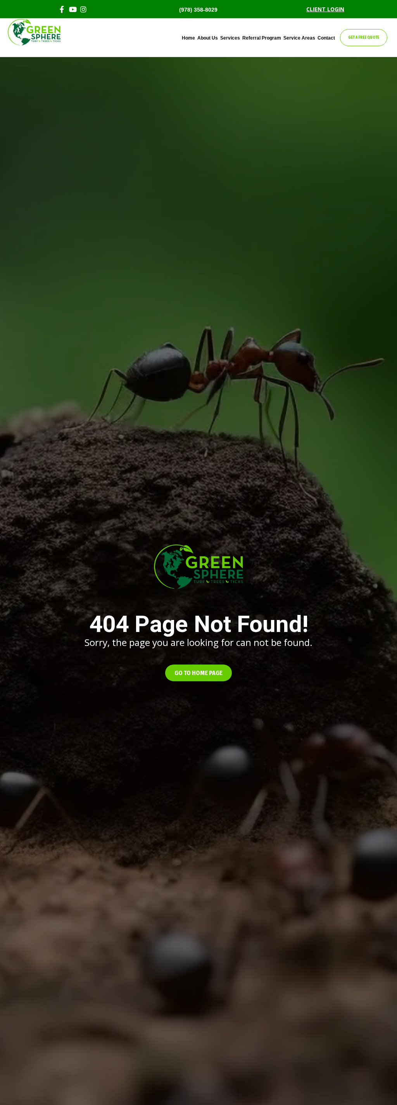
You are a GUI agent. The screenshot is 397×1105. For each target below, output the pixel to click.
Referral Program (261, 38)
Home (188, 38)
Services (230, 38)
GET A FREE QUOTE (363, 37)
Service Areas (299, 38)
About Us (207, 38)
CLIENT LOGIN (325, 9)
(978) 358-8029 (198, 10)
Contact (326, 38)
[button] (198, 673)
